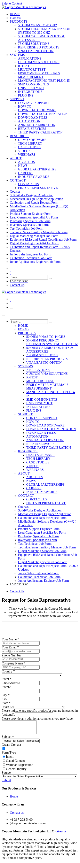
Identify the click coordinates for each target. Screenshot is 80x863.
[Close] (3, 315)
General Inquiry (16, 769)
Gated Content (15, 760)
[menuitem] (15, 14)
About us (61, 831)
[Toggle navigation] (11, 308)
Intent (9, 756)
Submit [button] (6, 780)
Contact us (17, 812)
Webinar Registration (19, 764)
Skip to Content (12, 3)
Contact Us (17, 285)
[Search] (50, 278)
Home (14, 796)
